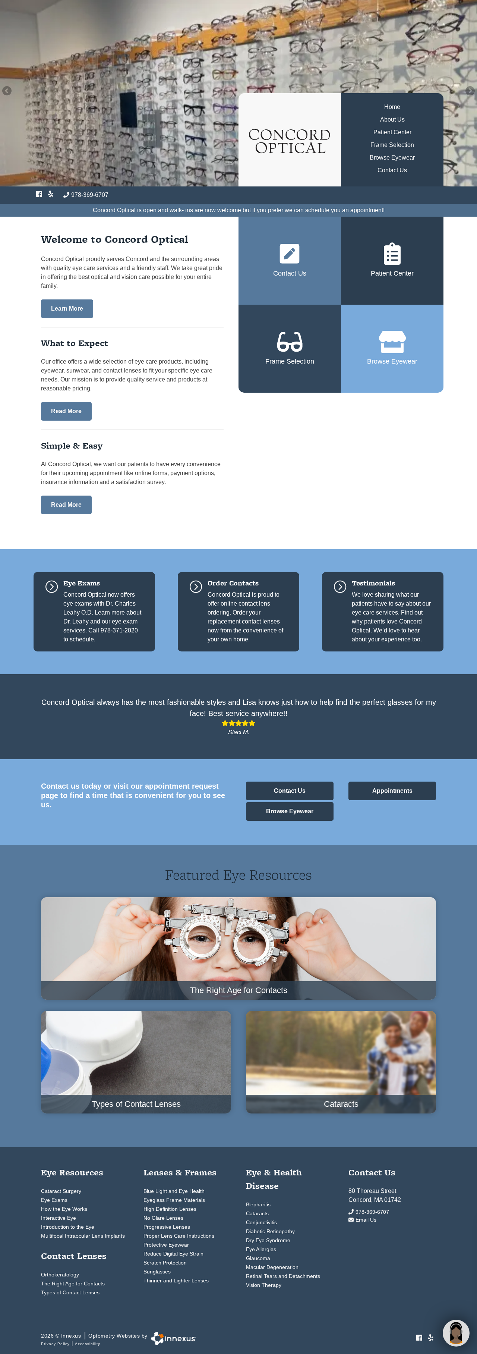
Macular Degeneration (272, 1267)
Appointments (392, 791)
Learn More (67, 308)
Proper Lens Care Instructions (178, 1236)
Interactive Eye (58, 1218)
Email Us (366, 1220)
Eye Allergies (261, 1249)
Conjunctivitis (261, 1222)
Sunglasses (157, 1272)
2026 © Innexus (94, 1336)
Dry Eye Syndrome (268, 1240)
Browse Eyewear (392, 157)
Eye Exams (81, 583)
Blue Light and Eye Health (174, 1191)
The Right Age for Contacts (73, 1284)
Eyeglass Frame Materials (174, 1200)
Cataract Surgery (61, 1191)
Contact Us (392, 170)
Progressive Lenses (166, 1227)
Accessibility (87, 1344)
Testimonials (373, 583)
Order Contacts (233, 583)
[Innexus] (172, 1338)
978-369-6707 (89, 195)
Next (469, 91)
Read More (66, 411)
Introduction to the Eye (67, 1227)
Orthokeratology (60, 1275)
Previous (7, 91)
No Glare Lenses (163, 1218)
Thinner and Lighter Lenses (176, 1281)
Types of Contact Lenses (70, 1292)
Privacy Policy (55, 1344)
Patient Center (392, 132)
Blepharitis (258, 1204)
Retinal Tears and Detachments (283, 1276)
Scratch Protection (165, 1263)
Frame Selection (392, 145)
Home (392, 107)
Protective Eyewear (166, 1245)
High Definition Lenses (169, 1209)
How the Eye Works (64, 1209)
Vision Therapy (263, 1285)
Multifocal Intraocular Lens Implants (83, 1236)
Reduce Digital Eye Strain (173, 1254)
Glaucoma (258, 1258)
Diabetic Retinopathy (270, 1231)
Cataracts (257, 1213)
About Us (392, 119)
